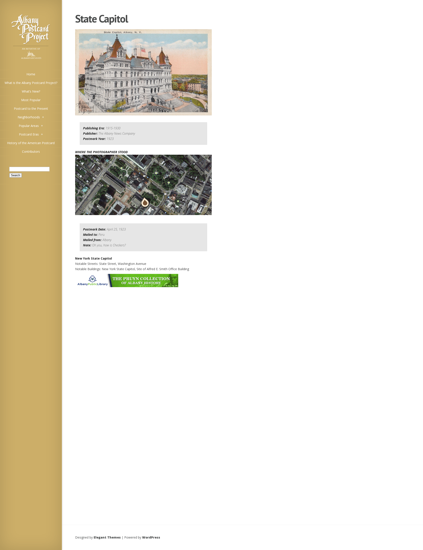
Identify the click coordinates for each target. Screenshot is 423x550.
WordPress (151, 537)
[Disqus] (143, 343)
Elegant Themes (107, 537)
